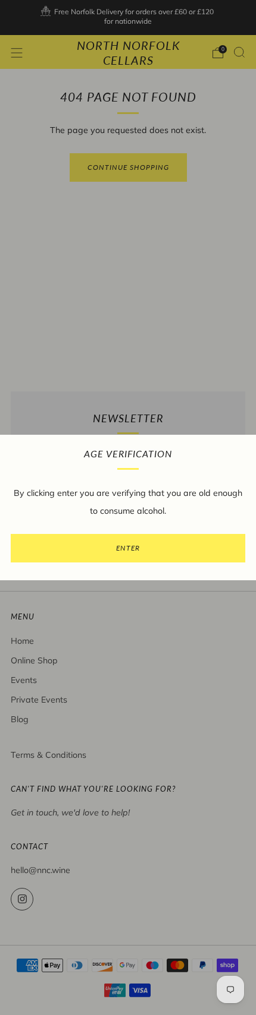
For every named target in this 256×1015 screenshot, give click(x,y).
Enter (128, 547)
